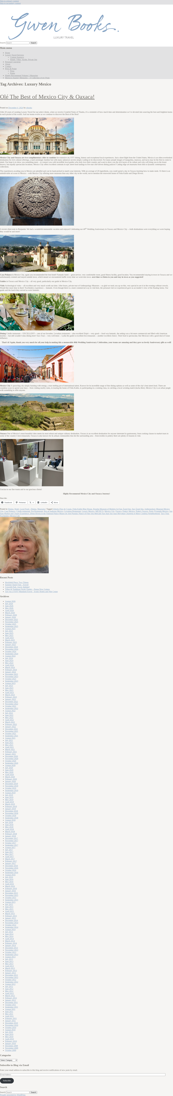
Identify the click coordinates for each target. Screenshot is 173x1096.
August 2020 (10, 765)
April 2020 (9, 774)
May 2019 (9, 800)
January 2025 (10, 645)
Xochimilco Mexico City (10, 516)
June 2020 (9, 770)
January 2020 (10, 781)
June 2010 (9, 1034)
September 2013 (11, 955)
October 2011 (10, 1005)
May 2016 (9, 882)
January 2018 (10, 836)
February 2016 (11, 888)
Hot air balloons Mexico (53, 511)
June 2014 (9, 934)
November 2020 (11, 759)
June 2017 (9, 852)
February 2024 (11, 670)
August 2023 (10, 683)
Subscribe (7, 1081)
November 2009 (11, 1048)
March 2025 (10, 640)
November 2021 (11, 731)
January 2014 (10, 945)
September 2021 (11, 736)
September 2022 (11, 708)
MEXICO (99, 511)
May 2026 (9, 608)
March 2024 (10, 667)
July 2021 (9, 740)
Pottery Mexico (128, 511)
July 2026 (9, 604)
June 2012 (9, 989)
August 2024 (10, 656)
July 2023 (9, 686)
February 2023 (11, 697)
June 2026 (9, 606)
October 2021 (10, 733)
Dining (10, 509)
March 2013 (10, 968)
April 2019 (9, 802)
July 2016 (9, 877)
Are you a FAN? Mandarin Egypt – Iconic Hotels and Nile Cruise (31, 591)
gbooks (29, 108)
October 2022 (10, 706)
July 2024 (9, 658)
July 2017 (9, 850)
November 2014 (11, 923)
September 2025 (11, 626)
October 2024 (10, 651)
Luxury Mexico (88, 511)
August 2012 (10, 984)
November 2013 (11, 950)
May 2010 (9, 1037)
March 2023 (10, 695)
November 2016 (11, 868)
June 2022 (9, 715)
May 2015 (9, 909)
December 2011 (11, 1002)
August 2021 (10, 738)
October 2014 (10, 925)
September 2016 (11, 872)
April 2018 (9, 829)
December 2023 (11, 674)
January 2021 (10, 754)
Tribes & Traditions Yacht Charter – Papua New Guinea (27, 589)
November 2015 (11, 895)
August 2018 (10, 820)
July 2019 (9, 795)
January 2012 (10, 1000)
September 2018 (11, 818)
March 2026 (10, 613)
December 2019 (11, 784)
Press (12, 71)
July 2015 (9, 904)
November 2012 (11, 977)
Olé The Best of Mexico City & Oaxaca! (47, 96)
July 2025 (9, 631)
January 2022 (10, 727)
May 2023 (9, 690)
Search (2, 43)
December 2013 (11, 948)
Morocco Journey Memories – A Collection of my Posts (27, 78)
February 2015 (11, 916)
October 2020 (10, 761)
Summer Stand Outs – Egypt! (17, 585)
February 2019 (11, 806)
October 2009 (10, 1050)
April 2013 (9, 966)
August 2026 (10, 601)
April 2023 (9, 692)
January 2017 (10, 863)
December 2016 (11, 866)
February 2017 (11, 861)
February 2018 (11, 834)
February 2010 (11, 1041)
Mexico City (109, 511)
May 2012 (9, 991)
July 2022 (9, 713)
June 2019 (9, 797)
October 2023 (10, 679)
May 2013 (9, 964)
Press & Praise (11, 69)
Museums (41, 509)
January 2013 (10, 973)
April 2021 (9, 747)
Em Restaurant (37, 511)
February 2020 (11, 779)
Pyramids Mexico (161, 511)
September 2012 (11, 982)
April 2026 (9, 610)
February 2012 (11, 998)
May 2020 (9, 772)
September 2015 (11, 900)
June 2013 (9, 961)
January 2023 (10, 699)
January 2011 (10, 1021)
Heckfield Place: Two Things (16, 582)
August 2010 (10, 1030)
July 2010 (9, 1032)
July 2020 (9, 768)
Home (7, 53)
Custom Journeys (17, 57)
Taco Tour (165, 513)
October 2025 (10, 624)
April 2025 (9, 638)
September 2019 (11, 790)
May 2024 (9, 663)
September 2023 (11, 681)
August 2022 (10, 711)
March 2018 (10, 831)
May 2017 (9, 854)
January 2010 (10, 1043)
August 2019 (10, 793)
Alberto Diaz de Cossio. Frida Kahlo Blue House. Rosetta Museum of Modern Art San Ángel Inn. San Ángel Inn (98, 509)
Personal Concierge (13, 62)
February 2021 (11, 752)
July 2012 (9, 986)
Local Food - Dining (28, 509)
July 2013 (9, 959)
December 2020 (11, 756)
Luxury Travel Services (14, 55)
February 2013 (11, 970)
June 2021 (9, 743)
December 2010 (11, 1023)
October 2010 (10, 1027)
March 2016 (10, 886)
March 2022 (10, 722)
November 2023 (11, 676)
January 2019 (10, 809)
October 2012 (10, 980)
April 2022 (9, 720)
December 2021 (11, 729)
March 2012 (10, 996)
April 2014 (9, 939)
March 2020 (10, 777)
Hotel (16, 509)
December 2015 (11, 893)
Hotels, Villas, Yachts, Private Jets (23, 60)
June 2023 (9, 688)
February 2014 (11, 943)
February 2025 (11, 642)
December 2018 (11, 811)
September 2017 (11, 845)
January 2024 (10, 672)
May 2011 (9, 1014)
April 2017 (9, 857)
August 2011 (10, 1009)
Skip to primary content (9, 1)
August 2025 (10, 629)
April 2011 (9, 1016)
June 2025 (9, 633)
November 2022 (11, 704)
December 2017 (11, 838)
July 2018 (9, 822)
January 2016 (10, 891)
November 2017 (11, 841)
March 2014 (10, 941)
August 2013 (10, 957)
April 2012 (9, 993)
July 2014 (9, 932)
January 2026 (10, 617)
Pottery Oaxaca (142, 511)
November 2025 (11, 622)
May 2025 (9, 635)
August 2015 (10, 902)
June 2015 (9, 907)
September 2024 (11, 654)
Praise (12, 73)
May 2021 (9, 745)
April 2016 (9, 884)
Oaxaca (118, 511)
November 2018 (11, 813)
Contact (8, 66)
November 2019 (11, 786)
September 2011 (11, 1007)
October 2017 (10, 843)
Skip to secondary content (10, 3)
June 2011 (9, 1012)
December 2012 (11, 975)
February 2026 (11, 615)
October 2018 (10, 815)
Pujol (151, 511)
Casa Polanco (9, 511)
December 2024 (11, 647)
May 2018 (9, 827)
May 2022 (9, 717)
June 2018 (9, 825)
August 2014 (10, 929)
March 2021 (10, 749)
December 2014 (11, 920)
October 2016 (10, 870)
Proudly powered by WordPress (12, 1095)
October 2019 (10, 788)
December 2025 (11, 619)
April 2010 (9, 1039)
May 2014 (9, 936)
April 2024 (9, 665)
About (7, 64)
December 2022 (11, 702)
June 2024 (9, 660)
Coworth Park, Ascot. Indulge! (17, 587)
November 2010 (11, 1025)
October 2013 (10, 952)
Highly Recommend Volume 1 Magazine (21, 75)
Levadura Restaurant (72, 511)
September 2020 (11, 763)
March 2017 (10, 859)
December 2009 (11, 1046)
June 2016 (9, 879)
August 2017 (10, 847)
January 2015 (10, 918)
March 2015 (10, 914)
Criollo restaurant (23, 511)
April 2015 (9, 911)
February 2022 (11, 724)
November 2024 (11, 649)
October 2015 (10, 898)
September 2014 (11, 927)
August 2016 (10, 875)
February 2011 (11, 1018)
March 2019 (10, 804)
